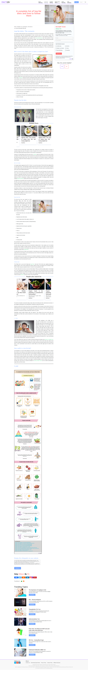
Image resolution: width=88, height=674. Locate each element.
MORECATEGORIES (69, 2)
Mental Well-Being (59, 50)
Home (15, 26)
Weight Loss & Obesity (60, 48)
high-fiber (32, 264)
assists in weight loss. (49, 339)
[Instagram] (31, 577)
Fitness (67, 48)
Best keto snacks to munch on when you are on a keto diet (42, 139)
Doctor (76, 2)
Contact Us (28, 662)
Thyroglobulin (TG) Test (34, 609)
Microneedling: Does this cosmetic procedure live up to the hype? (42, 292)
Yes (62, 66)
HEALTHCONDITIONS (40, 2)
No (66, 66)
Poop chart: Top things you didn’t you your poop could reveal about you (39, 629)
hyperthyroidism (20, 178)
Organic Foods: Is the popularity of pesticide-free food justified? (25, 292)
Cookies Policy (49, 662)
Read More (20, 142)
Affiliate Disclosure (56, 662)
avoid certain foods (38, 360)
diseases (22, 274)
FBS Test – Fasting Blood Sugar (36, 640)
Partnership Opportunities (35, 662)
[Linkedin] (27, 577)
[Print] (23, 577)
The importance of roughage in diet (37, 589)
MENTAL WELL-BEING (63, 2)
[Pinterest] (35, 577)
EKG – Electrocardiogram (35, 599)
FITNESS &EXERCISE (51, 2)
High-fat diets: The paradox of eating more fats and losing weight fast (25, 139)
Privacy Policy (43, 662)
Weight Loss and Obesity (22, 26)
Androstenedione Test (34, 619)
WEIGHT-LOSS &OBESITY (57, 2)
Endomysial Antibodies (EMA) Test (37, 649)
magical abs (26, 249)
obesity (34, 154)
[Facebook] (16, 577)
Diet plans (30, 26)
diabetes (20, 77)
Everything (68, 50)
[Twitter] (20, 577)
